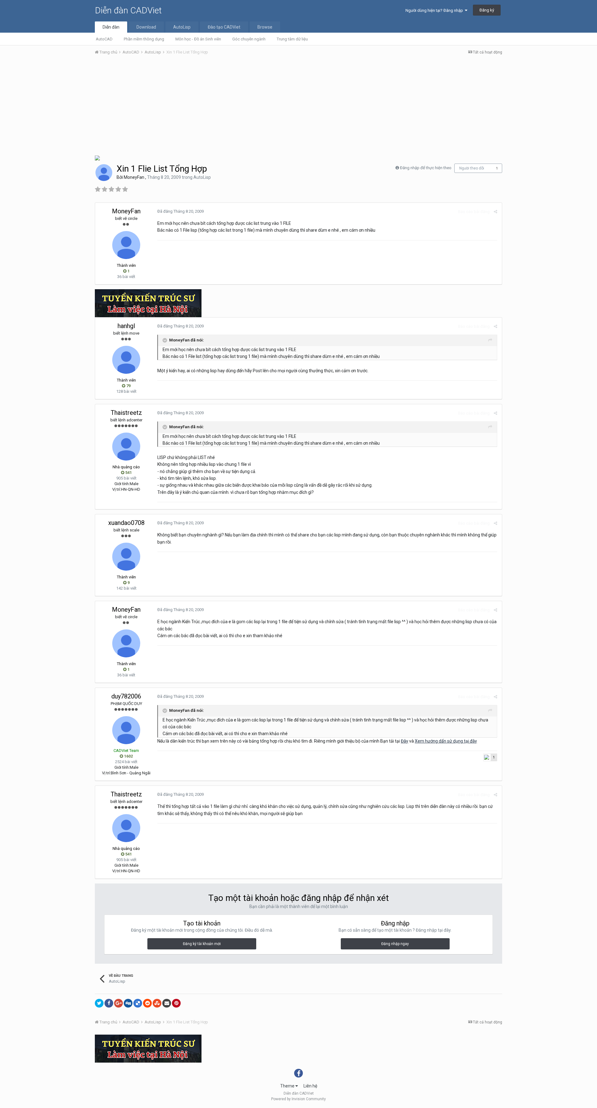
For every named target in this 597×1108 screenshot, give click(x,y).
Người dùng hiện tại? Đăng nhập (435, 10)
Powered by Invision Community (298, 1099)
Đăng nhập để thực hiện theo (425, 167)
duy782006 (126, 696)
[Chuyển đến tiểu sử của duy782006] (126, 730)
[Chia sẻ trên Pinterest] (176, 1003)
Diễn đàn (111, 27)
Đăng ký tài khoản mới (202, 944)
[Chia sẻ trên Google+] (118, 1003)
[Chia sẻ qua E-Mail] (166, 1003)
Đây (404, 741)
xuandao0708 (126, 522)
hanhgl (126, 326)
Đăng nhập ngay (395, 944)
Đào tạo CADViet (224, 27)
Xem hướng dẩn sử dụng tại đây (446, 741)
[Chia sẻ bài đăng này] (495, 211)
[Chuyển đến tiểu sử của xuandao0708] (126, 557)
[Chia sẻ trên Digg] (128, 1003)
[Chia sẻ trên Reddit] (147, 1003)
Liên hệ (310, 1085)
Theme (287, 1085)
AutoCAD (104, 39)
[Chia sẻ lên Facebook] (108, 1003)
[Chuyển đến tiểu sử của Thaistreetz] (126, 447)
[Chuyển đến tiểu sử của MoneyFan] (103, 172)
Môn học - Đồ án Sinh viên (198, 39)
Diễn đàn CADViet (128, 10)
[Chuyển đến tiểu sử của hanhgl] (126, 360)
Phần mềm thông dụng (144, 39)
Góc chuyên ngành (249, 39)
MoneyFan (134, 177)
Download (146, 27)
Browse (264, 27)
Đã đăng (180, 211)
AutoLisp (182, 27)
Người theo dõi (471, 168)
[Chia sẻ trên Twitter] (99, 1003)
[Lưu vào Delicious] (137, 1003)
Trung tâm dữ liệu (292, 39)
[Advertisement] (298, 106)
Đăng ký (486, 10)
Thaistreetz (126, 412)
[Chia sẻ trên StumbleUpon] (157, 1003)
